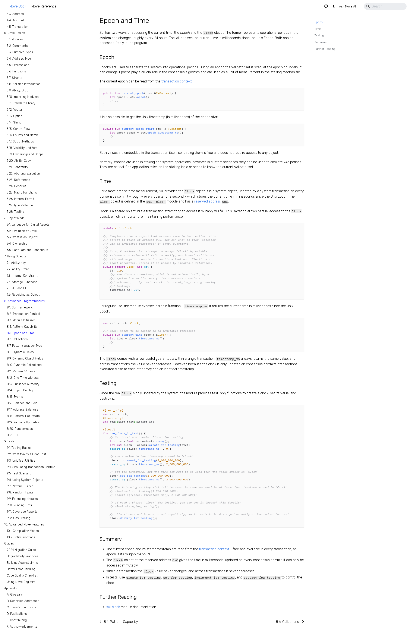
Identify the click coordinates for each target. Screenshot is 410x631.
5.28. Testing (15, 212)
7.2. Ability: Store (18, 269)
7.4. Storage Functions (22, 282)
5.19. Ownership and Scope (25, 154)
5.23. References (18, 180)
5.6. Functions (16, 71)
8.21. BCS (13, 435)
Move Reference (44, 6)
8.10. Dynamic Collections (24, 365)
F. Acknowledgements (22, 626)
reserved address (207, 201)
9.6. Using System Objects (25, 480)
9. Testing (10, 441)
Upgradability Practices (22, 556)
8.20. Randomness (20, 429)
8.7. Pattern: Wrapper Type (24, 346)
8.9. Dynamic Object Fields (25, 358)
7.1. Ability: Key (16, 263)
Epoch (319, 22)
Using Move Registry (21, 582)
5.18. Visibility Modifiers (22, 148)
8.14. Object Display (20, 390)
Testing (319, 35)
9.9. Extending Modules (22, 499)
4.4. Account (15, 20)
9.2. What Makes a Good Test (26, 454)
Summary (321, 42)
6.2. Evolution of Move (22, 231)
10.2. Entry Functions (21, 537)
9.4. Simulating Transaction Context (31, 467)
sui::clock (113, 607)
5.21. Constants (17, 167)
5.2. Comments (17, 46)
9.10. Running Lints (19, 505)
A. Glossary (14, 594)
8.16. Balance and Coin (22, 403)
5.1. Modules (15, 39)
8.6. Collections (17, 339)
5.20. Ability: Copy (19, 161)
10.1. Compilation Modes (23, 531)
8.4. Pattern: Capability (22, 327)
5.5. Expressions (18, 65)
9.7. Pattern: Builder (20, 486)
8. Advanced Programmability (24, 301)
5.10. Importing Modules (23, 97)
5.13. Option (14, 116)
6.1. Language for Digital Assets (28, 224)
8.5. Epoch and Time (21, 333)
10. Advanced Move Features (24, 524)
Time (318, 28)
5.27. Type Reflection (21, 205)
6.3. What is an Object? (22, 237)
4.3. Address (15, 14)
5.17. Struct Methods (20, 141)
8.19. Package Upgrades (23, 422)
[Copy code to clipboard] (298, 93)
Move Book (17, 6)
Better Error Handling (21, 569)
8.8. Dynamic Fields (20, 352)
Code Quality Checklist (22, 575)
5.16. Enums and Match (22, 135)
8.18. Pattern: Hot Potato (23, 416)
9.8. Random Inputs (20, 492)
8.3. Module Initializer (21, 320)
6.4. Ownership (17, 243)
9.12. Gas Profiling (18, 518)
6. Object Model (14, 218)
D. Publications (17, 614)
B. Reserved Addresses (23, 601)
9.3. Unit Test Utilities (21, 460)
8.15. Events (15, 397)
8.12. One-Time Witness (23, 378)
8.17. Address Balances (22, 409)
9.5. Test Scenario (19, 473)
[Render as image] (291, 93)
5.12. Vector (14, 110)
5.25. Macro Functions (22, 192)
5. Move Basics (14, 33)
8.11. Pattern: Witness (21, 371)
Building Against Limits (22, 563)
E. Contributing (17, 620)
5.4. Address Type (19, 58)
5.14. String (14, 122)
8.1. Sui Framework (19, 307)
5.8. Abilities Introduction (24, 84)
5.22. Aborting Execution (23, 173)
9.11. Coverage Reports (22, 512)
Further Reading (325, 48)
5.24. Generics (16, 186)
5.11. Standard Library (21, 103)
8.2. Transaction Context (23, 314)
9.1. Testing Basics (19, 448)
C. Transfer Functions (21, 607)
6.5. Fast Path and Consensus (27, 250)
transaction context (176, 81)
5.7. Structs (14, 77)
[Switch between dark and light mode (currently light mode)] (333, 6)
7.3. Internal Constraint (22, 275)
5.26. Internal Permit (20, 199)
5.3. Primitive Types (20, 52)
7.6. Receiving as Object (23, 294)
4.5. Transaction (17, 26)
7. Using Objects (15, 256)
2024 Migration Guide (21, 550)
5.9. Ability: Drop (17, 90)
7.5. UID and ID (16, 288)
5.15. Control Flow (18, 129)
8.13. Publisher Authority (23, 384)
